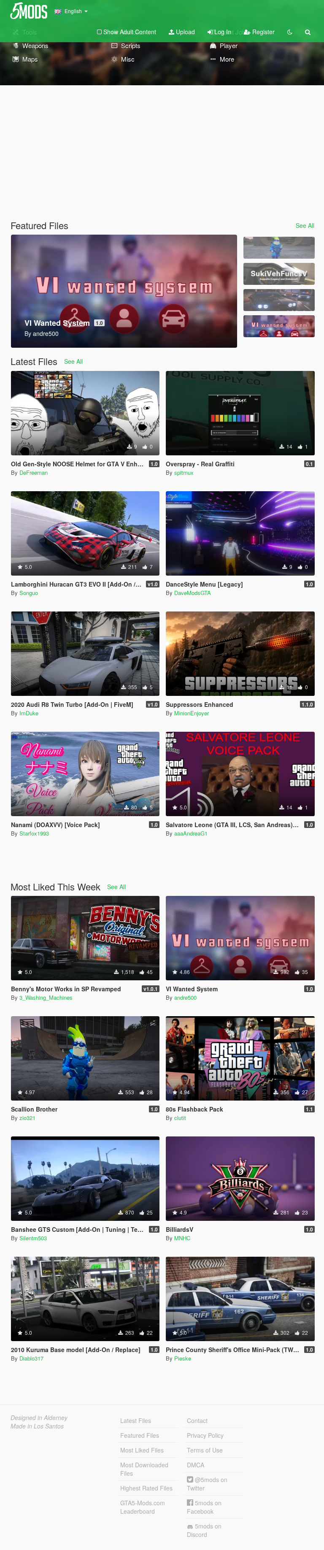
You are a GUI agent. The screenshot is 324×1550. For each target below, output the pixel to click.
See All (305, 225)
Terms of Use (205, 1450)
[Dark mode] (290, 31)
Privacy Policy (205, 1435)
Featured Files (139, 1435)
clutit (180, 1118)
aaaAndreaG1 (191, 833)
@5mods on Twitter (207, 1483)
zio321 (27, 1118)
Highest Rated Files (146, 1488)
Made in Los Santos (37, 1426)
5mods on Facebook (204, 1507)
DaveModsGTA (192, 593)
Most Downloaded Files (144, 1469)
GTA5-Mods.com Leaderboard (142, 1507)
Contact (197, 1420)
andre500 (185, 997)
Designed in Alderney (39, 1417)
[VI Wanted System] (279, 326)
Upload (184, 31)
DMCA (195, 1465)
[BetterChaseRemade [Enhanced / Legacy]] (279, 300)
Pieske (182, 1358)
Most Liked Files (142, 1450)
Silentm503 (33, 1238)
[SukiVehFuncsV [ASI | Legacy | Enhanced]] (279, 274)
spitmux (184, 472)
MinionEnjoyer (191, 713)
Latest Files (135, 1420)
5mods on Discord (204, 1530)
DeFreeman (33, 472)
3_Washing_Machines (46, 997)
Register (263, 31)
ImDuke (28, 713)
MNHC (182, 1238)
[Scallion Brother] (279, 248)
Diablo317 (31, 1358)
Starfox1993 (34, 833)
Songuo (28, 593)
